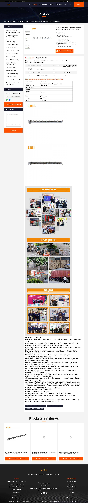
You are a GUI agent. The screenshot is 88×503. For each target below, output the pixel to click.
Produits (34, 4)
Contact (51, 4)
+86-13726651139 (79, 1)
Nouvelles (72, 489)
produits (13, 21)
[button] (27, 48)
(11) (11, 76)
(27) (12, 73)
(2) (13, 79)
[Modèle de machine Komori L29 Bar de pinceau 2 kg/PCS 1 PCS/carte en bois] (17, 437)
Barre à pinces (20, 21)
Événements (58, 4)
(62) (11, 47)
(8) (11, 67)
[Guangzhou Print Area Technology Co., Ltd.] (8, 4)
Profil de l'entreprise (71, 481)
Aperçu (28, 4)
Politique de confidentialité (71, 497)
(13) (10, 56)
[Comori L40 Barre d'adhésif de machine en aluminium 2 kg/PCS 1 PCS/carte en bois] (44, 437)
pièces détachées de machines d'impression (36, 405)
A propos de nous (43, 4)
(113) (13, 83)
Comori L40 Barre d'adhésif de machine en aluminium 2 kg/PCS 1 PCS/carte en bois (42, 453)
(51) (12, 53)
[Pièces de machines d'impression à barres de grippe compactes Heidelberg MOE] (42, 38)
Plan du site (71, 495)
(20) (11, 40)
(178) (13, 31)
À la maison (7, 21)
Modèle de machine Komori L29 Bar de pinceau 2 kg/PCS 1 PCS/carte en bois (16, 453)
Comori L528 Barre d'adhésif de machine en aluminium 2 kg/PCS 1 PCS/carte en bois (69, 453)
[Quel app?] (7, 100)
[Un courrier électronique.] (10, 100)
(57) (12, 36)
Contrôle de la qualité (71, 486)
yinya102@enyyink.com (66, 1)
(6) (11, 63)
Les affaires (71, 492)
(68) (12, 50)
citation (78, 4)
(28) (12, 44)
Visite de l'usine (71, 484)
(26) (11, 70)
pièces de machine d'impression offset (34, 408)
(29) (12, 59)
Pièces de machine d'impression (55, 405)
